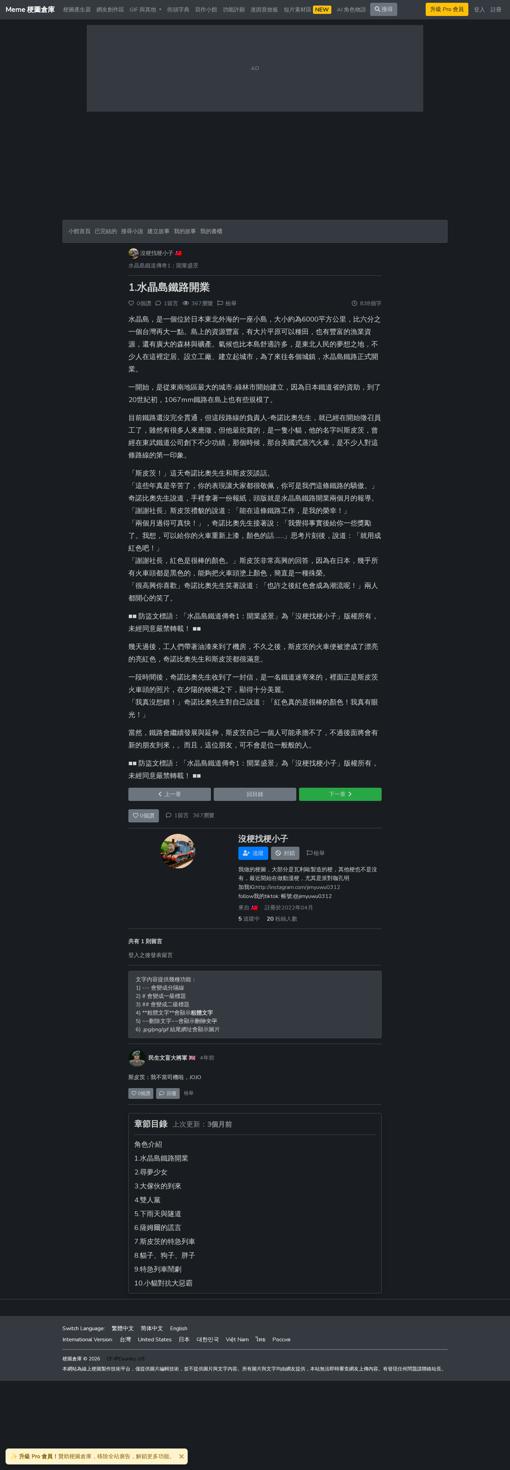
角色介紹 (148, 1144)
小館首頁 (79, 231)
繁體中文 (123, 1328)
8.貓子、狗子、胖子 (164, 1255)
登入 (479, 10)
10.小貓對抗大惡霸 (163, 1283)
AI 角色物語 (351, 10)
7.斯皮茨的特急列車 (164, 1241)
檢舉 (231, 303)
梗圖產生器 (77, 10)
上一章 (171, 794)
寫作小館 (206, 10)
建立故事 (158, 231)
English (178, 1328)
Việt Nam (237, 1339)
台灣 (125, 1339)
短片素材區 (306, 10)
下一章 (338, 794)
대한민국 (208, 1339)
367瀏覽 (203, 815)
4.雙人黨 (147, 1200)
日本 (184, 1339)
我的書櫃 (211, 231)
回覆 (170, 1093)
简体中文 (152, 1328)
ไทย (260, 1339)
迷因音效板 (264, 10)
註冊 (496, 10)
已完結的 (106, 231)
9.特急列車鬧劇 (157, 1269)
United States (155, 1339)
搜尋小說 (133, 231)
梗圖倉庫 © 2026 (81, 1359)
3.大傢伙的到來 (157, 1186)
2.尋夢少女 (151, 1172)
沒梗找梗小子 (156, 253)
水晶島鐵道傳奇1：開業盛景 (163, 266)
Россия (281, 1339)
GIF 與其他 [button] (144, 10)
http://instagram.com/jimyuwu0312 (298, 887)
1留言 (181, 815)
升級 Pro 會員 (447, 9)
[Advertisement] (255, 165)
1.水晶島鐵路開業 (169, 287)
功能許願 (234, 10)
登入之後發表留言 (150, 955)
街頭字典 (178, 10)
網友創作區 (110, 10)
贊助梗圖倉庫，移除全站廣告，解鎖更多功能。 (93, 1456)
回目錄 (255, 794)
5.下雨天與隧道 (157, 1214)
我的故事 (185, 231)
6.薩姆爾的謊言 (157, 1227)
